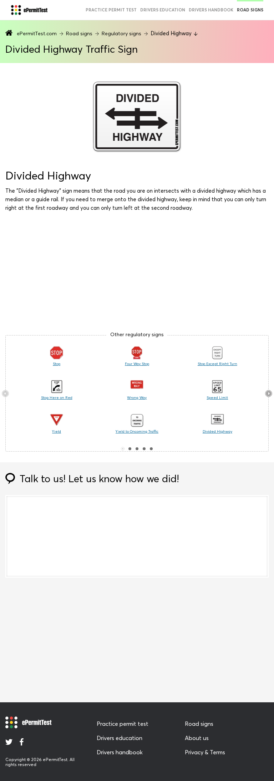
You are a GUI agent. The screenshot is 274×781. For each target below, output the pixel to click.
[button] (123, 449)
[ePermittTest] (29, 10)
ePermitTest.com (37, 33)
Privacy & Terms (205, 752)
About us (197, 737)
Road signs (250, 9)
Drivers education (162, 9)
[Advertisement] (137, 274)
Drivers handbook (211, 9)
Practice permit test (111, 9)
